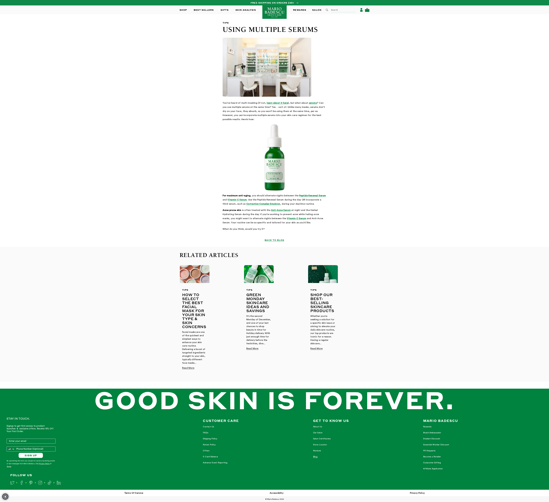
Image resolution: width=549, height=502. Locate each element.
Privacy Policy (44, 463)
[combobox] (340, 10)
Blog (315, 457)
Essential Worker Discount (436, 445)
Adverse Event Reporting (215, 463)
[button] (367, 10)
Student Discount (431, 439)
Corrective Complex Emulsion (263, 204)
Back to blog (274, 240)
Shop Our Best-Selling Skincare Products (322, 303)
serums (313, 103)
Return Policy (209, 445)
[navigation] (221, 444)
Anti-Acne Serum (281, 210)
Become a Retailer (432, 457)
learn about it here (277, 103)
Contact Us (208, 427)
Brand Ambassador (432, 433)
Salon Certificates (322, 439)
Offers (206, 451)
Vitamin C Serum (237, 200)
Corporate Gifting (432, 463)
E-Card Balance (210, 457)
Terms (9, 466)
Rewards (427, 427)
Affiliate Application (433, 469)
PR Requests (429, 451)
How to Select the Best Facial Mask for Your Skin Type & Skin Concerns (194, 311)
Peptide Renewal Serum (312, 195)
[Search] (327, 10)
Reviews (317, 451)
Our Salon (318, 433)
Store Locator (320, 445)
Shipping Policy (210, 439)
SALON (316, 10)
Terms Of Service (133, 493)
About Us (317, 427)
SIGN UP (31, 455)
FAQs (205, 433)
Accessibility (277, 493)
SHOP (183, 10)
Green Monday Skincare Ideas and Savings (257, 303)
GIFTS (225, 10)
